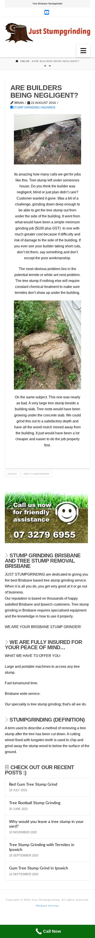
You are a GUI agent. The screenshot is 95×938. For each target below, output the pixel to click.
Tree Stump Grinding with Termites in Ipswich (41, 847)
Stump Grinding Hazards (34, 107)
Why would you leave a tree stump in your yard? (46, 824)
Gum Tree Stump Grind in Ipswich (38, 868)
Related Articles (47, 905)
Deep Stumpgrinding (36, 474)
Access (12, 474)
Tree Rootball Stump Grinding (34, 803)
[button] (83, 50)
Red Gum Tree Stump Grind (33, 784)
